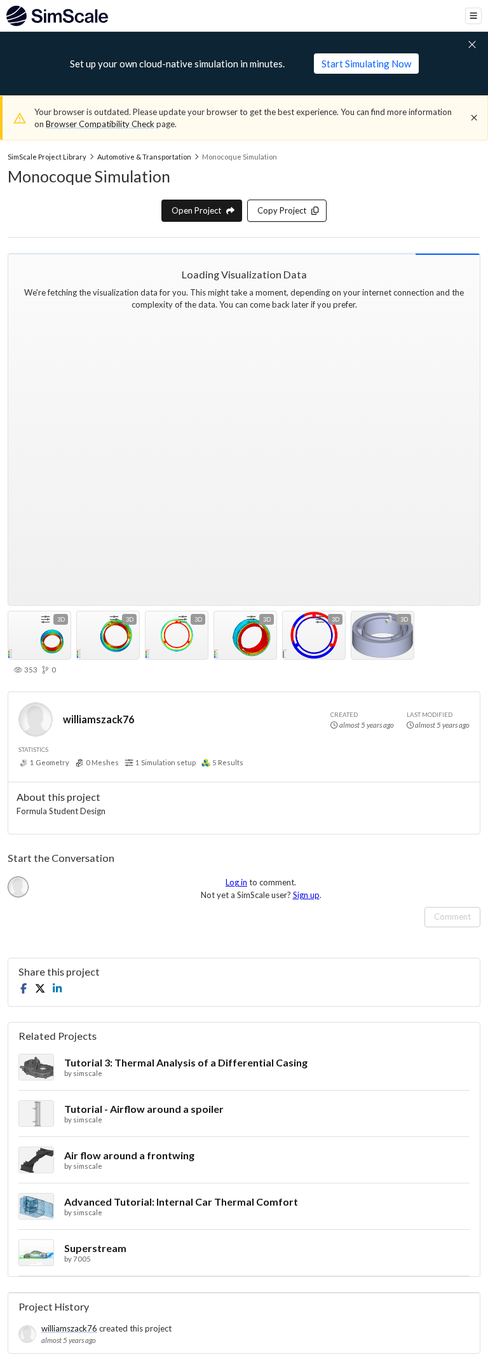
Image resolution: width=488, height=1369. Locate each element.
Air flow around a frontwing (129, 1155)
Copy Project (281, 210)
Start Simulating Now (366, 63)
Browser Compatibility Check (100, 124)
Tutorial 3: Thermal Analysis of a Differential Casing (186, 1062)
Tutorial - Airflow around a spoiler (144, 1109)
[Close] (474, 117)
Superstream (95, 1248)
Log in (236, 882)
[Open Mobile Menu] (473, 16)
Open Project (196, 210)
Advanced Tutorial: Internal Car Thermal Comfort (181, 1201)
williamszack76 (98, 719)
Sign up (306, 895)
